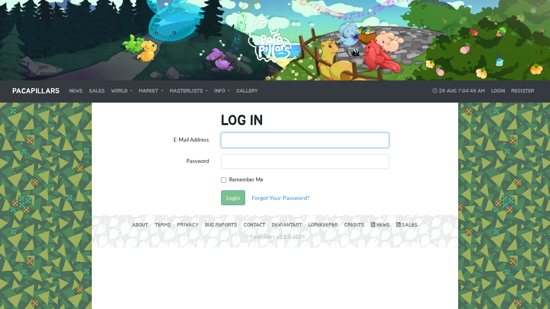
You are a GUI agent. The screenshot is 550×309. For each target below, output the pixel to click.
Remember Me (246, 179)
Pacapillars (36, 91)
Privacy (187, 225)
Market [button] (149, 91)
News (76, 91)
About (140, 225)
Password (197, 161)
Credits (354, 225)
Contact (254, 225)
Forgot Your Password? (281, 197)
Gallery (247, 91)
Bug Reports (221, 225)
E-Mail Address (191, 139)
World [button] (120, 91)
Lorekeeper (323, 225)
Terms (163, 225)
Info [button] (220, 91)
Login (498, 91)
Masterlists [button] (187, 91)
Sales (97, 91)
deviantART (287, 225)
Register (522, 91)
